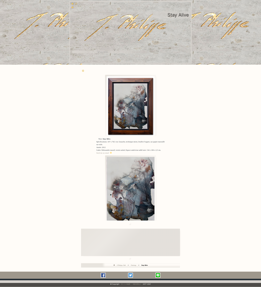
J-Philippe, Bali (121, 265)
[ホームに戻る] (114, 265)
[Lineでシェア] (157, 275)
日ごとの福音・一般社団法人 (131, 284)
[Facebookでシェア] (103, 275)
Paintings (133, 265)
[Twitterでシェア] (130, 275)
